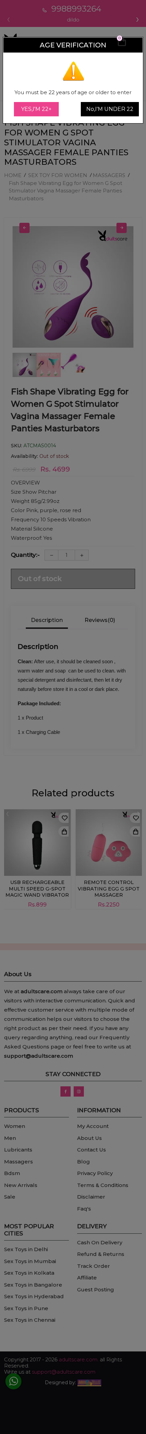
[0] (121, 45)
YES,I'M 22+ (36, 109)
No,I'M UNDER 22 (109, 109)
